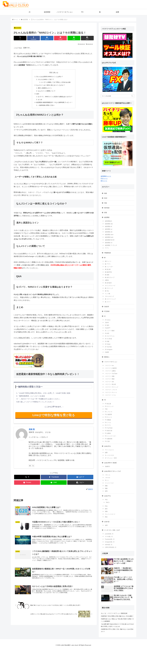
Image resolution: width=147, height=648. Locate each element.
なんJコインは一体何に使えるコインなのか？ (50, 85)
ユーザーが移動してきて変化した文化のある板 (55, 82)
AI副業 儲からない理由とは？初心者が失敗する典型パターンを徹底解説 (117, 620)
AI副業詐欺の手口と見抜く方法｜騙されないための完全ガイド (117, 630)
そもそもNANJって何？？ (46, 79)
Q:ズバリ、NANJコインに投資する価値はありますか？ (55, 96)
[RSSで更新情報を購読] (33, 465)
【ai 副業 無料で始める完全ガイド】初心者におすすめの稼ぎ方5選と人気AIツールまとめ (117, 625)
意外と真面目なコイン (45, 88)
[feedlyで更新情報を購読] (30, 465)
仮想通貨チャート (106, 176)
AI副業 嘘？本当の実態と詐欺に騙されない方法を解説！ (117, 616)
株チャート (104, 181)
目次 (51, 72)
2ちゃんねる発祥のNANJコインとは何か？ (49, 76)
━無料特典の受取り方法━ (46, 105)
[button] (87, 38)
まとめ (40, 99)
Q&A (37, 94)
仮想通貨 (18, 28)
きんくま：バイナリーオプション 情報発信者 (114, 613)
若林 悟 (32, 429)
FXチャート (104, 178)
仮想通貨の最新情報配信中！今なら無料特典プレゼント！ (54, 102)
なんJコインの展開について (46, 91)
